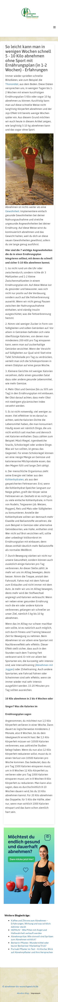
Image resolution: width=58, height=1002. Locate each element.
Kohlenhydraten (14, 479)
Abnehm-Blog (23, 993)
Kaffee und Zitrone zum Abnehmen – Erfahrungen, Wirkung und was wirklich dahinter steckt (31, 923)
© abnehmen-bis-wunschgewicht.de (20, 986)
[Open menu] (54, 27)
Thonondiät (11, 84)
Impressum (35, 993)
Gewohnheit (12, 211)
